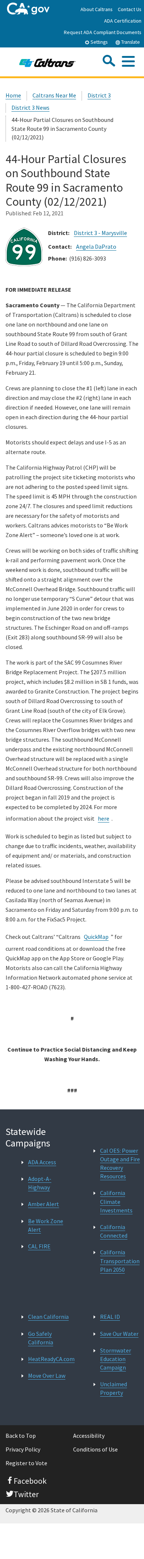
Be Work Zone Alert (45, 1225)
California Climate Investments (116, 1201)
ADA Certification (122, 20)
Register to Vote (26, 1463)
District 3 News (30, 107)
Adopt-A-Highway (39, 1183)
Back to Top (21, 1435)
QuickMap (96, 936)
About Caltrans (96, 9)
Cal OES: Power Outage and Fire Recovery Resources (120, 1163)
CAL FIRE (39, 1246)
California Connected (113, 1231)
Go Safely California (40, 1338)
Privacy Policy (23, 1449)
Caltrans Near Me (54, 95)
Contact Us (129, 9)
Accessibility (88, 1435)
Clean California (48, 1316)
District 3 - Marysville (100, 232)
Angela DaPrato (96, 246)
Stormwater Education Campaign (115, 1359)
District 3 (99, 95)
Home (13, 95)
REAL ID (110, 1316)
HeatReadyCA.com (51, 1359)
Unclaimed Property (113, 1388)
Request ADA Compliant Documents (102, 32)
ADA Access (42, 1162)
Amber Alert (43, 1204)
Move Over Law (46, 1375)
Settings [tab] (98, 42)
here (103, 818)
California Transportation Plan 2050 (120, 1260)
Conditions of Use (95, 1449)
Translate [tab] (130, 42)
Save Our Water (119, 1333)
